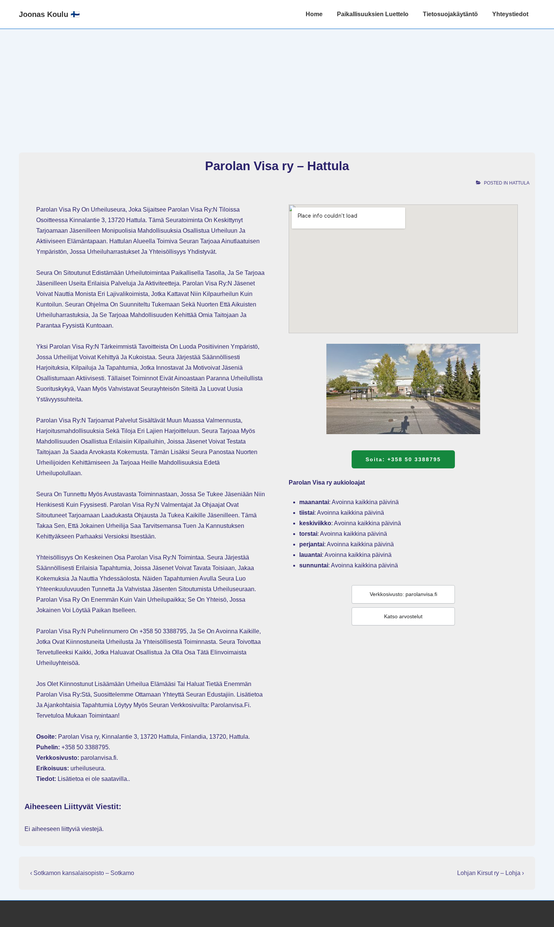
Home (314, 14)
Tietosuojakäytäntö (450, 14)
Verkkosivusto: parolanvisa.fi (403, 594)
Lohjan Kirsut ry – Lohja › (490, 873)
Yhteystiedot (510, 14)
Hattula (519, 183)
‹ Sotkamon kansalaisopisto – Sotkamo (82, 873)
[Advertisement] (277, 85)
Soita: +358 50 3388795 (403, 459)
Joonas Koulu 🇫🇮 (49, 14)
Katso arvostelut (403, 616)
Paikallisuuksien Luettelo (373, 14)
